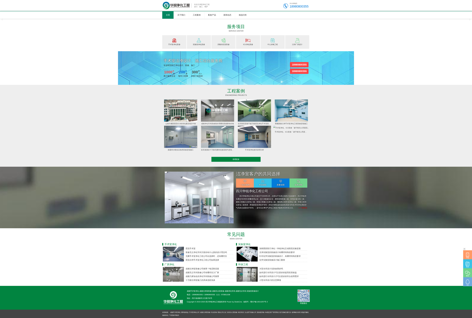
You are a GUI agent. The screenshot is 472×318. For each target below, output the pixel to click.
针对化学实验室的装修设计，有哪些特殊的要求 (280, 256)
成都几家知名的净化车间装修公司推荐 (202, 276)
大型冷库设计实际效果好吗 (271, 269)
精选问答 (243, 15)
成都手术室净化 (175, 312)
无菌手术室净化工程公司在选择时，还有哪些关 (206, 256)
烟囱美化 (165, 315)
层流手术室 (190, 248)
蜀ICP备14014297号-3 (259, 302)
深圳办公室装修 (232, 312)
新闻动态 (227, 15)
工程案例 (197, 15)
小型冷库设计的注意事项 (270, 280)
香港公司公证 (222, 312)
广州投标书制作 (174, 315)
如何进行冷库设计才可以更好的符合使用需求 (279, 276)
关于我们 (181, 15)
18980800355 (299, 64)
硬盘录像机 (305, 312)
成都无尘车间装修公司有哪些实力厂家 (202, 272)
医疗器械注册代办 (285, 312)
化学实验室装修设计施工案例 (272, 260)
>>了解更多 (302, 208)
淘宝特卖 (241, 312)
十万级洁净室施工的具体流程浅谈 (200, 280)
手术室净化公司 (194, 312)
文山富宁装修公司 (250, 312)
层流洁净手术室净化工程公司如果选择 (202, 260)
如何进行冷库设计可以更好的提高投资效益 (278, 272)
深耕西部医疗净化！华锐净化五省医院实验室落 (280, 248)
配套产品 (212, 15)
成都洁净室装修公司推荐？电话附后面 (202, 269)
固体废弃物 (260, 312)
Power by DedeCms (234, 302)
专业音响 (214, 312)
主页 (168, 15)
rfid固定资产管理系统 (272, 312)
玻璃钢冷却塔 (296, 312)
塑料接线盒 (185, 312)
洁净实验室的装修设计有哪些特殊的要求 (277, 252)
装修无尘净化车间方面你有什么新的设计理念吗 (206, 252)
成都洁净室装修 (205, 312)
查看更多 (236, 159)
